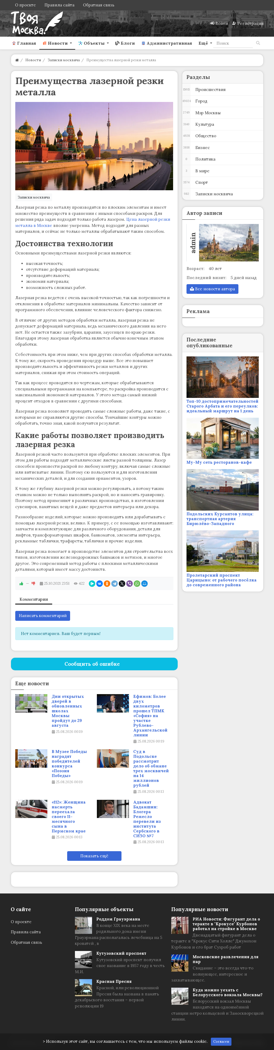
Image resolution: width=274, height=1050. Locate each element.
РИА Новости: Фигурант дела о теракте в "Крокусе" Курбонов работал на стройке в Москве (226, 923)
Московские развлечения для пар (225, 959)
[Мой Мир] (144, 583)
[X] (122, 583)
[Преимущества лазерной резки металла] (94, 146)
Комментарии (34, 599)
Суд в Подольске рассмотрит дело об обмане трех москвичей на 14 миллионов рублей (151, 768)
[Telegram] (114, 583)
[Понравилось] (21, 583)
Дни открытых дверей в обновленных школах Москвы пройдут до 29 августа (68, 711)
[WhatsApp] (137, 583)
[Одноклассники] (107, 583)
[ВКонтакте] (99, 583)
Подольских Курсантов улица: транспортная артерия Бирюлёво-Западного (220, 518)
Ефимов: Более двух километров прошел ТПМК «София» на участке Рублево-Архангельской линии (150, 715)
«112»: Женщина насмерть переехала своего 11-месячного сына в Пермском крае (69, 817)
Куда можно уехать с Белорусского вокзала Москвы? (227, 992)
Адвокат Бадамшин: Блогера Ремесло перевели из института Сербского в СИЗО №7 (147, 819)
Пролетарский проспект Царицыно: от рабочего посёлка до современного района (222, 580)
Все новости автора (214, 288)
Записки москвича (34, 197)
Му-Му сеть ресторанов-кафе (219, 462)
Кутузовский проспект (121, 953)
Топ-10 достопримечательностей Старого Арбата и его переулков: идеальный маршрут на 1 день (222, 406)
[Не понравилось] (33, 583)
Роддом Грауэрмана (118, 919)
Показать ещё (94, 855)
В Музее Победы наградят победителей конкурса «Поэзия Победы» (69, 763)
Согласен (221, 1041)
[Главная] (17, 60)
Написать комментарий (43, 615)
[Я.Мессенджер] (92, 583)
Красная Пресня (114, 981)
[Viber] (129, 583)
